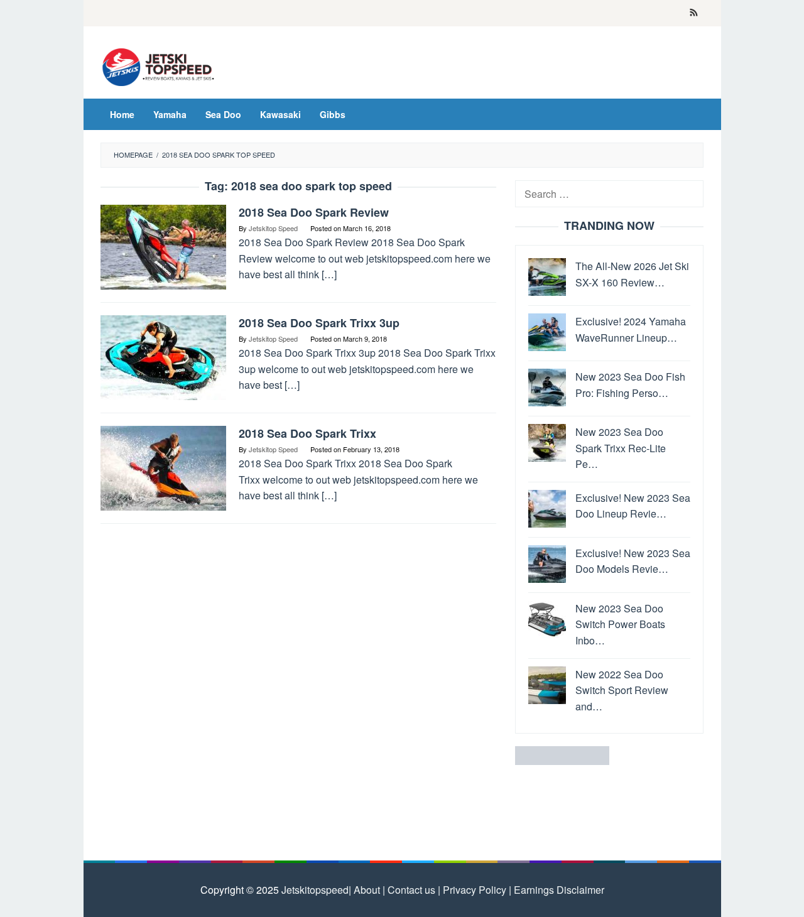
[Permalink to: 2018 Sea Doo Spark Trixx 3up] (163, 356)
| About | (367, 889)
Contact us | (412, 889)
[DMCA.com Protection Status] (562, 754)
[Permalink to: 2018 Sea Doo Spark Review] (163, 246)
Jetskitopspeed (315, 889)
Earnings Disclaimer (557, 889)
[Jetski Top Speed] (158, 65)
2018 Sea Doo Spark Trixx (307, 433)
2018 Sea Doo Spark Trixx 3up (319, 323)
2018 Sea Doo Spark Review (314, 212)
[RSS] (694, 13)
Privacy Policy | (475, 889)
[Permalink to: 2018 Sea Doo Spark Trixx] (163, 467)
